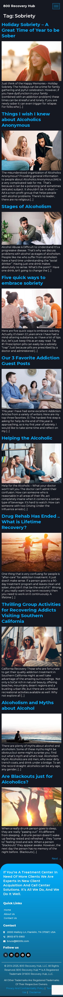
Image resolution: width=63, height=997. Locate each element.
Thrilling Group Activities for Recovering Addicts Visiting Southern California (31, 613)
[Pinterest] (22, 955)
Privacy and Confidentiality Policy (25, 988)
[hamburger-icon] (56, 6)
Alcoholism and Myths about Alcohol (28, 705)
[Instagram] (17, 955)
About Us (9, 914)
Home (7, 909)
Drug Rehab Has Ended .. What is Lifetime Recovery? (31, 521)
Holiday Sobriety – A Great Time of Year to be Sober (30, 30)
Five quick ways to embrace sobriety (23, 280)
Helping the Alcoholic (27, 438)
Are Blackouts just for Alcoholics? (27, 779)
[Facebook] (28, 955)
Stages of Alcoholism (26, 206)
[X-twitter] (5, 955)
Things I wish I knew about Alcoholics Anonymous (26, 119)
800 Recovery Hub (19, 6)
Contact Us (10, 918)
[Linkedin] (11, 955)
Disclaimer (35, 992)
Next (56, 858)
